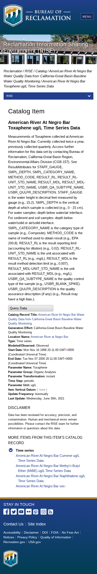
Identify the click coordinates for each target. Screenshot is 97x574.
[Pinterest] (36, 512)
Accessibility (12, 532)
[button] (30, 308)
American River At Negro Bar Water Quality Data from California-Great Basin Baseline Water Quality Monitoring (48, 76)
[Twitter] (14, 512)
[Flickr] (29, 512)
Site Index (37, 524)
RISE (29, 71)
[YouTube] (21, 512)
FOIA (54, 532)
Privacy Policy (27, 537)
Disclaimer (31, 532)
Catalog (41, 71)
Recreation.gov (14, 542)
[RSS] (51, 512)
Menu (87, 16)
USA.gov (34, 542)
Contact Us (13, 524)
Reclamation (13, 71)
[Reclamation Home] (37, 16)
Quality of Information (55, 537)
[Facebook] (6, 512)
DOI (45, 532)
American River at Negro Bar (49, 336)
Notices (8, 537)
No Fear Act (70, 532)
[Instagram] (43, 512)
